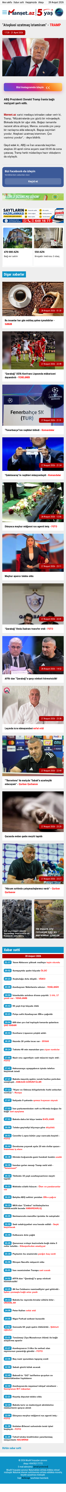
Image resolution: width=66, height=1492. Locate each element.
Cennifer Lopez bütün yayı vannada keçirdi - (32, 1137)
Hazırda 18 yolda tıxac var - (27, 1041)
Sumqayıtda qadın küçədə (26, 970)
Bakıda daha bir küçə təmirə (29, 1119)
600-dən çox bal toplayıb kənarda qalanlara (31, 1023)
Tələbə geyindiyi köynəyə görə (30, 1127)
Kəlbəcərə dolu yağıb (20, 1235)
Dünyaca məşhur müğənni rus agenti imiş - (31, 1417)
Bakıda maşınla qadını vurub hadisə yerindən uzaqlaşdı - (32, 1080)
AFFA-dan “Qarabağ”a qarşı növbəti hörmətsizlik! (27, 1280)
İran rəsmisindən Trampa (27, 1270)
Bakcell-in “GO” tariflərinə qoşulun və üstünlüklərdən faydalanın (28, 1376)
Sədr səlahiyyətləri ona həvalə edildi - (31, 1225)
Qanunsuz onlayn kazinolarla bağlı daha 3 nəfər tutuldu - (30, 1244)
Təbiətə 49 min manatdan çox (32, 1049)
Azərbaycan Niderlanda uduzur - (32, 987)
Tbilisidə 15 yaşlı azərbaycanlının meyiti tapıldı (29, 1177)
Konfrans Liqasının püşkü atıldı (25, 1033)
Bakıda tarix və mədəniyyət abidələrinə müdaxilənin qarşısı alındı (29, 1406)
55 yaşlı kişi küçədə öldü (22, 1006)
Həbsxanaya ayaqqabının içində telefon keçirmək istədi (29, 1069)
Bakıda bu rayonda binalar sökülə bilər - (29, 1301)
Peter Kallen (20, 1310)
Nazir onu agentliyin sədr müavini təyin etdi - (32, 1059)
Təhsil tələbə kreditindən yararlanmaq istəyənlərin (28, 1438)
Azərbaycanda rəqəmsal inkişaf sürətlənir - (31, 1387)
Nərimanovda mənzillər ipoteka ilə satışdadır (32, 1216)
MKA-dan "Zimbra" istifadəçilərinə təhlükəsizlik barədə (26, 1207)
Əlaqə (41, 2)
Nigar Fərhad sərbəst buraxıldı (25, 1318)
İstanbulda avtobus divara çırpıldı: (31, 996)
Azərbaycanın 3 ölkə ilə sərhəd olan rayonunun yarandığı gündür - (27, 1349)
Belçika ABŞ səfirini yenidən (30, 1197)
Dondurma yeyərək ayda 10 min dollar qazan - (32, 1147)
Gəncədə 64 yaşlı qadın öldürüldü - (31, 1328)
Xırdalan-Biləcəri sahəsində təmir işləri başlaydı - (28, 1427)
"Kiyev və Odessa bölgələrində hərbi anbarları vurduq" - (32, 1091)
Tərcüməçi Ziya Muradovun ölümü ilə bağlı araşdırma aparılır (31, 1339)
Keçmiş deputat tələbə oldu (23, 1396)
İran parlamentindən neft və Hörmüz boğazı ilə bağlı (32, 1110)
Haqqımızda (31, 2)
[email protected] (40, 1467)
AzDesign (26, 1478)
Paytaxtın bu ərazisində (30, 1253)
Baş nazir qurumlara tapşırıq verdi (26, 1359)
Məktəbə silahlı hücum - (32, 1188)
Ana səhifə (7, 2)
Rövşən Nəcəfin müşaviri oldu (24, 1262)
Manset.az (10, 114)
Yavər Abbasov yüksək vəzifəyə (32, 962)
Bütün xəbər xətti (11, 1448)
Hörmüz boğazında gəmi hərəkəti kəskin (33, 1157)
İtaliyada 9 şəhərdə (31, 1100)
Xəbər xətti (19, 2)
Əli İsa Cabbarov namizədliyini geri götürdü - (32, 1290)
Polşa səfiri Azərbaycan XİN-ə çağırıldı (29, 1014)
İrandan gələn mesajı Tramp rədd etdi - (28, 1166)
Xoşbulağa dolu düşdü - (25, 978)
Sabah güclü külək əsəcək (22, 1367)
